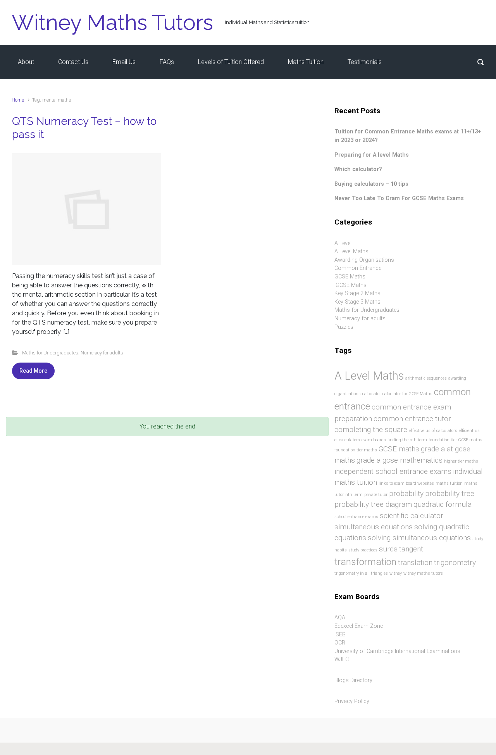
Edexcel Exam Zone (358, 626)
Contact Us (73, 62)
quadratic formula (442, 504)
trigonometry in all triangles (361, 573)
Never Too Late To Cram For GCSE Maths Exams (399, 198)
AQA (339, 617)
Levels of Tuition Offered (231, 62)
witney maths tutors (423, 573)
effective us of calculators (433, 430)
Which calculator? (358, 169)
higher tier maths (461, 461)
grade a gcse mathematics (399, 460)
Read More (33, 371)
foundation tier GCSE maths (455, 439)
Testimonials (365, 62)
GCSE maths (399, 448)
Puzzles (343, 327)
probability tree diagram (373, 504)
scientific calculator (411, 515)
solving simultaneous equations (419, 537)
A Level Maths (351, 251)
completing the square (370, 429)
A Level (342, 243)
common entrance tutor (412, 418)
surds (388, 548)
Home (18, 100)
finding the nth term (407, 439)
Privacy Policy (351, 701)
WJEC (341, 659)
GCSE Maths (349, 276)
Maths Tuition (306, 62)
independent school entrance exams (392, 471)
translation (415, 562)
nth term (354, 494)
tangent (411, 548)
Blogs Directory (353, 680)
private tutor (376, 494)
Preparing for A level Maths (371, 155)
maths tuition (449, 483)
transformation (365, 561)
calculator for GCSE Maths (407, 393)
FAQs (167, 62)
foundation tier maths (355, 450)
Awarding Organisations (364, 260)
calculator (371, 393)
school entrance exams (356, 516)
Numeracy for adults (102, 353)
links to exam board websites (406, 483)
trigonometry (455, 562)
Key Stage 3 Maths (357, 302)
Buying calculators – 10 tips (371, 184)
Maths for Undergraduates (50, 353)
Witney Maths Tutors (112, 22)
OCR (339, 642)
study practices (362, 550)
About (26, 62)
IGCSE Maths (350, 285)
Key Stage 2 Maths (357, 293)
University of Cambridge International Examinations (397, 651)
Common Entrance (357, 268)
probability (406, 493)
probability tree (449, 493)
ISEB (340, 634)
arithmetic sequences (426, 378)
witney (395, 573)
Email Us (124, 62)
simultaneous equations (373, 526)
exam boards (374, 439)
